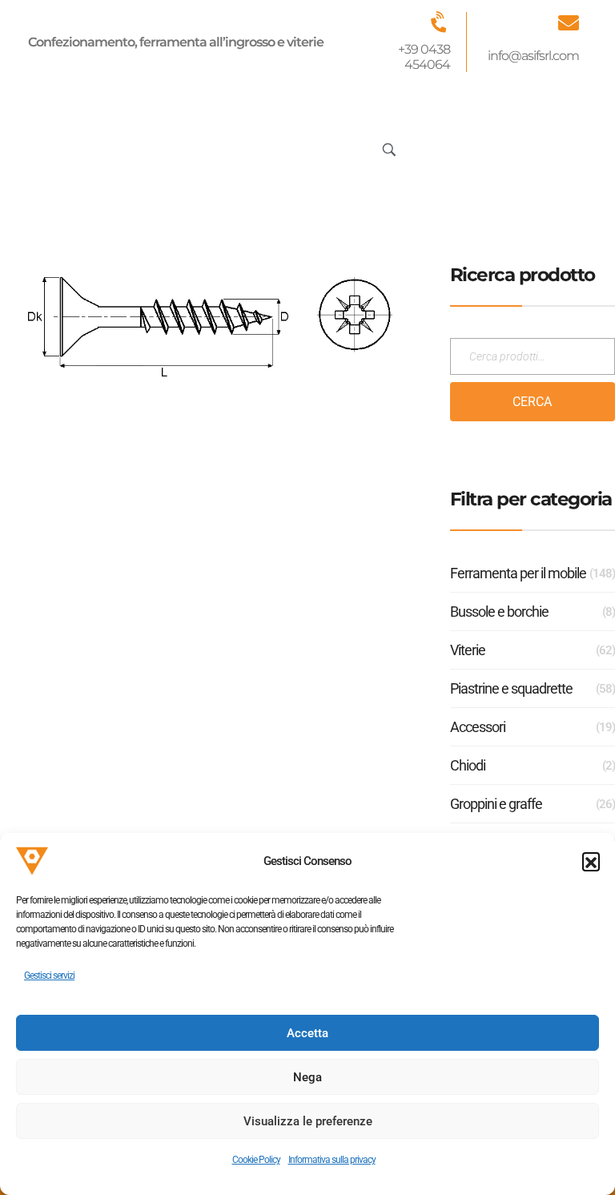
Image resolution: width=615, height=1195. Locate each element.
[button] (591, 861)
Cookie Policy (256, 1159)
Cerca (532, 401)
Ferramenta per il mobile (518, 573)
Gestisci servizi (49, 975)
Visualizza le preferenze (307, 1121)
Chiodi (467, 765)
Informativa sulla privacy (332, 1159)
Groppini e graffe (496, 803)
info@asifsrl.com (533, 55)
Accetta (307, 1033)
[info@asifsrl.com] (568, 22)
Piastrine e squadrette (511, 688)
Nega (307, 1077)
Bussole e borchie (499, 611)
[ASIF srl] (98, 147)
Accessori (477, 726)
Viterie (467, 650)
